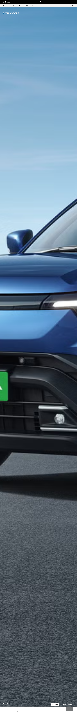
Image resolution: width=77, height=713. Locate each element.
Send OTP (51, 709)
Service (26, 5)
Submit (69, 709)
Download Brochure (20, 706)
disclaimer (17, 711)
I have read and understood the (12, 711)
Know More (8, 706)
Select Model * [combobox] (14, 709)
